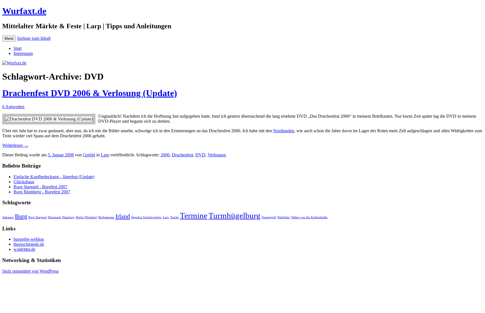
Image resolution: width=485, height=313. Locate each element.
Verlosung (217, 154)
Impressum (23, 53)
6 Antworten (13, 106)
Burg (21, 216)
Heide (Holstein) (86, 217)
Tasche (174, 217)
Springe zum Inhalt (34, 38)
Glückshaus (23, 181)
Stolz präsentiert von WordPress (30, 271)
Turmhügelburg (234, 215)
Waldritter (283, 217)
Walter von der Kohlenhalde (309, 217)
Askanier (8, 217)
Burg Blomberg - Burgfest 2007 (41, 191)
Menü (8, 38)
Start (17, 48)
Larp (105, 154)
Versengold (269, 217)
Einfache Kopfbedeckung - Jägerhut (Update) (53, 176)
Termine (193, 215)
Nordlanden (283, 130)
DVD (200, 154)
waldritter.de (24, 249)
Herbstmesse (106, 217)
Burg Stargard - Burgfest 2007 (40, 186)
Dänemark (54, 217)
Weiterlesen (15, 145)
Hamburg (68, 217)
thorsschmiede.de (28, 244)
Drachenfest (182, 154)
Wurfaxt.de (24, 11)
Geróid (89, 154)
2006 (165, 154)
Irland (122, 216)
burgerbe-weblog (28, 239)
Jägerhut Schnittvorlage (146, 217)
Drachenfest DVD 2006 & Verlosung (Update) (89, 93)
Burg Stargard (37, 217)
